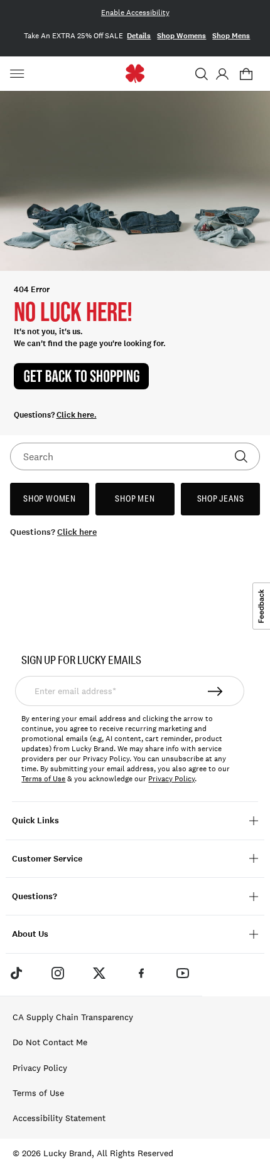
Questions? (34, 896)
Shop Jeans (220, 498)
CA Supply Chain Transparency (73, 1017)
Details (139, 36)
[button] (202, 74)
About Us (30, 934)
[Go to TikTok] (16, 973)
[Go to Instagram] (58, 973)
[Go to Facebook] (141, 973)
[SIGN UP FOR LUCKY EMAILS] (215, 691)
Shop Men (134, 498)
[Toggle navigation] (19, 74)
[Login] (222, 74)
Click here (77, 532)
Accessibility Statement (59, 1118)
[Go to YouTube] (183, 973)
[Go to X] (99, 973)
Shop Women (49, 498)
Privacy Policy (171, 779)
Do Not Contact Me (50, 1042)
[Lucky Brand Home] (135, 73)
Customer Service (47, 859)
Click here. (77, 415)
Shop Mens (231, 36)
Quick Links (35, 820)
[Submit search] (241, 456)
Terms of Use (43, 779)
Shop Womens (181, 36)
